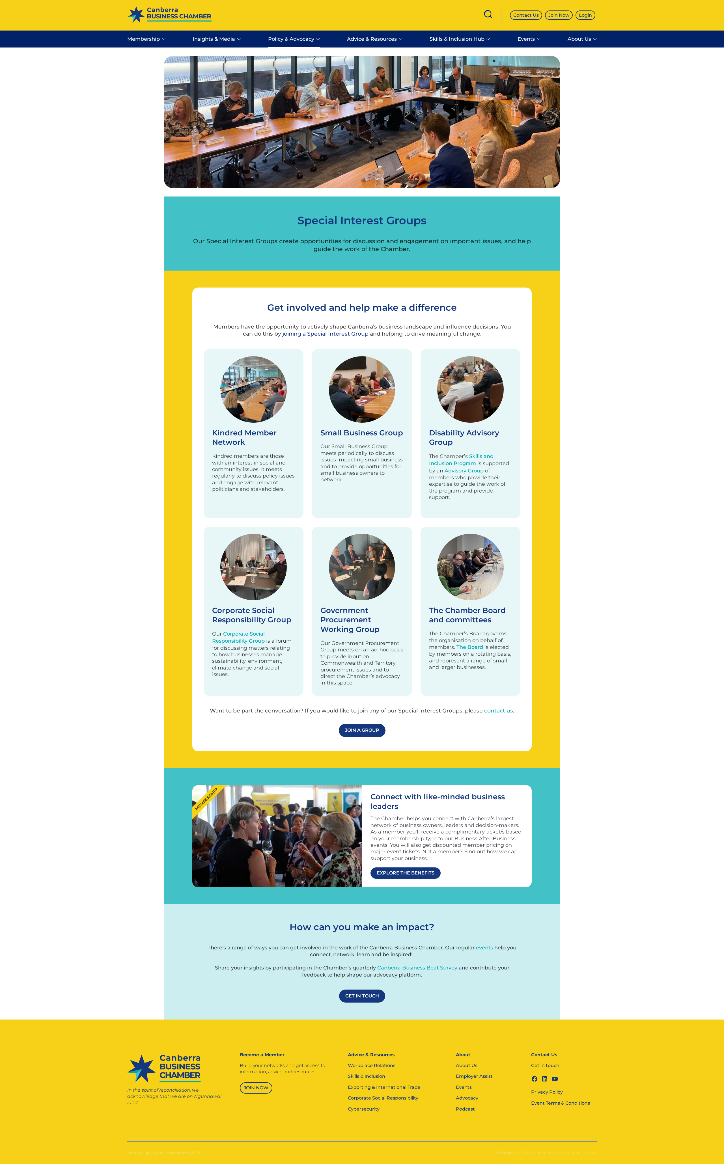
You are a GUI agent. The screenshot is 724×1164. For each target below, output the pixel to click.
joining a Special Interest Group (326, 334)
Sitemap (505, 1152)
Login (585, 15)
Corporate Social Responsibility (383, 1098)
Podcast (465, 1109)
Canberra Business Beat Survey (417, 968)
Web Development (171, 1152)
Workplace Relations (371, 1065)
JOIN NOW (256, 1087)
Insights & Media (214, 39)
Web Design (139, 1152)
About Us (579, 39)
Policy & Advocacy (291, 39)
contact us (498, 710)
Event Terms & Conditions (560, 1103)
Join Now (558, 15)
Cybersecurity (364, 1109)
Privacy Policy (547, 1092)
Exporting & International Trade (384, 1087)
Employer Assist (474, 1076)
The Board (469, 647)
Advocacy (467, 1098)
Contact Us (526, 15)
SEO (196, 1152)
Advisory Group (464, 471)
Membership (143, 39)
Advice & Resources (372, 39)
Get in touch (545, 1065)
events (484, 948)
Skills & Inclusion (366, 1076)
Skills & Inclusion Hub (457, 39)
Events (526, 39)
